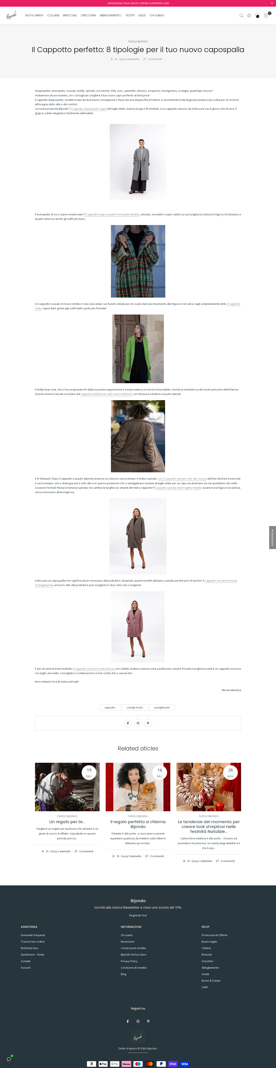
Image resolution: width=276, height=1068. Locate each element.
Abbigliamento (210, 967)
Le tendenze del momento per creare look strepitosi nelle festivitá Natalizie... (209, 826)
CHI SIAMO (157, 15)
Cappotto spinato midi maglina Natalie (178, 487)
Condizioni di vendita (133, 967)
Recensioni (127, 941)
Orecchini (207, 961)
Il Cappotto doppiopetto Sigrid (88, 108)
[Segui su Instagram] (138, 723)
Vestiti (205, 974)
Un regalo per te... (67, 822)
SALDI (142, 15)
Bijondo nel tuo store (133, 954)
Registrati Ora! (138, 915)
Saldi (205, 987)
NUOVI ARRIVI (34, 15)
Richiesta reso (29, 948)
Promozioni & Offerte (215, 935)
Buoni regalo (209, 941)
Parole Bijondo (138, 41)
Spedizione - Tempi (32, 954)
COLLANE (53, 15)
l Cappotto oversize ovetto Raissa (94, 668)
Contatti (25, 961)
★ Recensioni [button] (272, 537)
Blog (123, 974)
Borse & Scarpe (211, 980)
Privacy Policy (129, 961)
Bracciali (207, 954)
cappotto (109, 707)
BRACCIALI (70, 15)
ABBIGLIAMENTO (110, 15)
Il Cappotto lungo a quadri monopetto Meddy (111, 214)
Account (26, 967)
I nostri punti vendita (133, 948)
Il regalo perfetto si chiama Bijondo (138, 824)
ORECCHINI (88, 15)
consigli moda (134, 707)
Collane (206, 948)
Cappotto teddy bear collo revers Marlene (106, 394)
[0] (266, 15)
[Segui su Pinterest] (148, 723)
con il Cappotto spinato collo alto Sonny (182, 478)
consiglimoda (162, 707)
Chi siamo (127, 935)
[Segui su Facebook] (128, 723)
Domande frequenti (33, 935)
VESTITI (130, 15)
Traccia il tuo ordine (33, 941)
